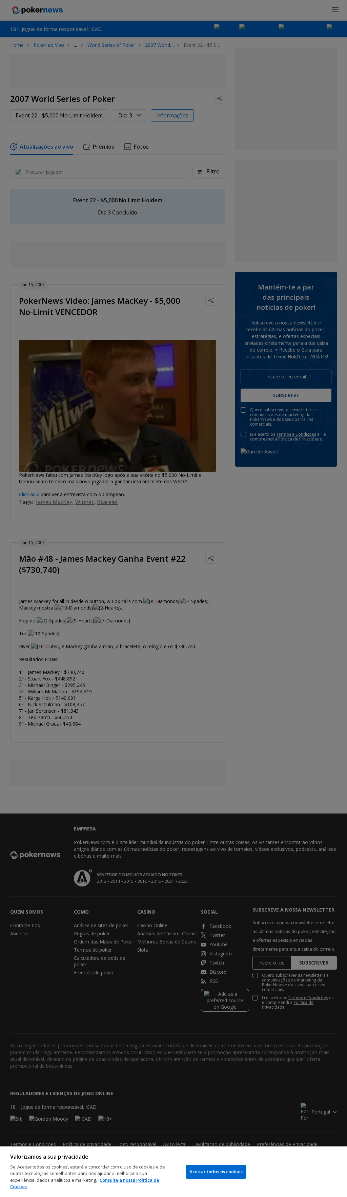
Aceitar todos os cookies (216, 1171)
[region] (173, 1171)
